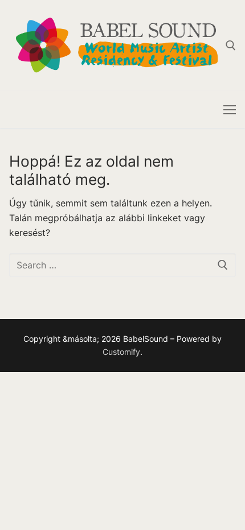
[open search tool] (231, 45)
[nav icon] (229, 110)
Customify (121, 352)
